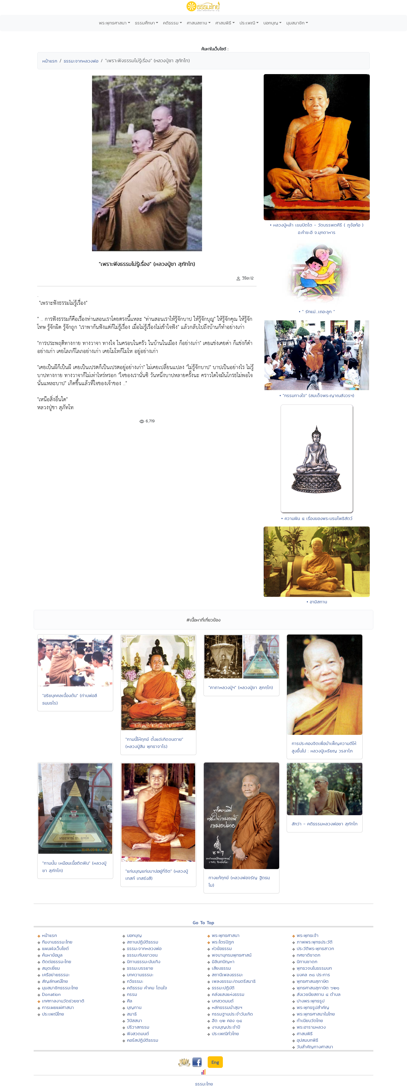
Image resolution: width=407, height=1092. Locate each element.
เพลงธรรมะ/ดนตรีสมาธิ (234, 981)
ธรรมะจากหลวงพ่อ (81, 61)
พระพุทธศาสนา (113, 23)
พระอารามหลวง (311, 1027)
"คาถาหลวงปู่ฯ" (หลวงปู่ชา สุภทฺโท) (241, 687)
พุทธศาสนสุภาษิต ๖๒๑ (318, 988)
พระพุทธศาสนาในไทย (316, 1014)
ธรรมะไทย (204, 1084)
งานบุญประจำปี (226, 1027)
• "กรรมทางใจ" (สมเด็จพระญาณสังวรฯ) (316, 395)
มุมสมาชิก (295, 23)
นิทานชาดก (307, 961)
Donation (51, 994)
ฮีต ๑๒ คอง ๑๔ (227, 1020)
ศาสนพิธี (223, 23)
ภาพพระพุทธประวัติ (315, 942)
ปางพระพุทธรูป (310, 1001)
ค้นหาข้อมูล (52, 955)
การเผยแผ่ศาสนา (58, 1007)
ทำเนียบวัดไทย (310, 1020)
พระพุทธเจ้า (308, 935)
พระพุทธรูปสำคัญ (313, 1007)
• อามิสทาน (317, 602)
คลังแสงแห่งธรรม (228, 994)
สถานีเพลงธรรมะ (227, 974)
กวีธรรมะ (135, 981)
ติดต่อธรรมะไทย (56, 961)
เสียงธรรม (221, 968)
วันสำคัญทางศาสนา (315, 1046)
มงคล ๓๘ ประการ (313, 974)
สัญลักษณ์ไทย (55, 981)
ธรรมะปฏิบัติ (223, 988)
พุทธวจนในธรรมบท (314, 968)
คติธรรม (170, 23)
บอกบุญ (270, 23)
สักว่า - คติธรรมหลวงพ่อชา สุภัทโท (325, 824)
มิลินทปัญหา (223, 961)
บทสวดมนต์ (223, 1001)
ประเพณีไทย (53, 1014)
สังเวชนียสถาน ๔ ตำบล (319, 994)
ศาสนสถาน (197, 23)
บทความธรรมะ (140, 974)
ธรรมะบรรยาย (140, 968)
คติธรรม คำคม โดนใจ (147, 988)
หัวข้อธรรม (222, 948)
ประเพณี (247, 23)
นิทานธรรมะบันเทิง (143, 961)
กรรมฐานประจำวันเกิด (232, 1014)
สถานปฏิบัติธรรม (142, 942)
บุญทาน (134, 1007)
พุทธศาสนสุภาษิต (313, 981)
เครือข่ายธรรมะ (56, 974)
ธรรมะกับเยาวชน (142, 955)
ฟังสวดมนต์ (138, 1033)
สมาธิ (132, 1014)
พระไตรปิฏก (223, 942)
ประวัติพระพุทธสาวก (315, 948)
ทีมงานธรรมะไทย (57, 942)
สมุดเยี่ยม (51, 968)
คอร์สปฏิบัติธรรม (142, 1040)
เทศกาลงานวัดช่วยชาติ (63, 1001)
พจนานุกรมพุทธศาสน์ (231, 955)
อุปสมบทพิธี (307, 1040)
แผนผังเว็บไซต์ (55, 948)
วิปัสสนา (134, 1020)
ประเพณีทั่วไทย (225, 1033)
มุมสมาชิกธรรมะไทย (60, 988)
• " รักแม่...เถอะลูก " (317, 311)
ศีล (129, 1001)
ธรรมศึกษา (145, 23)
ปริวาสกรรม (138, 1027)
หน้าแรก (49, 61)
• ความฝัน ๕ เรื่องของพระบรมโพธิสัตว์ (316, 518)
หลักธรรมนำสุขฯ (227, 1007)
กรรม (132, 994)
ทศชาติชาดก (308, 955)
